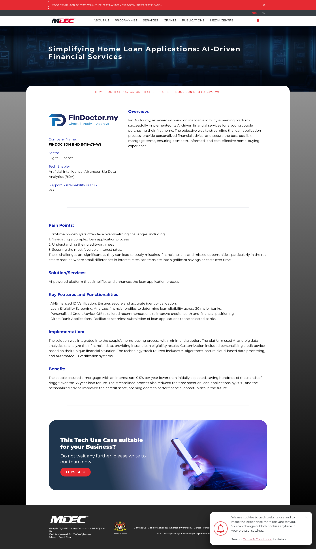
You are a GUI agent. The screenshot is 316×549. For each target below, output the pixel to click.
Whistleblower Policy (180, 527)
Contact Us (140, 527)
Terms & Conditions (257, 539)
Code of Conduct (157, 527)
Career (197, 527)
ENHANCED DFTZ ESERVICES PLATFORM (75, 5)
